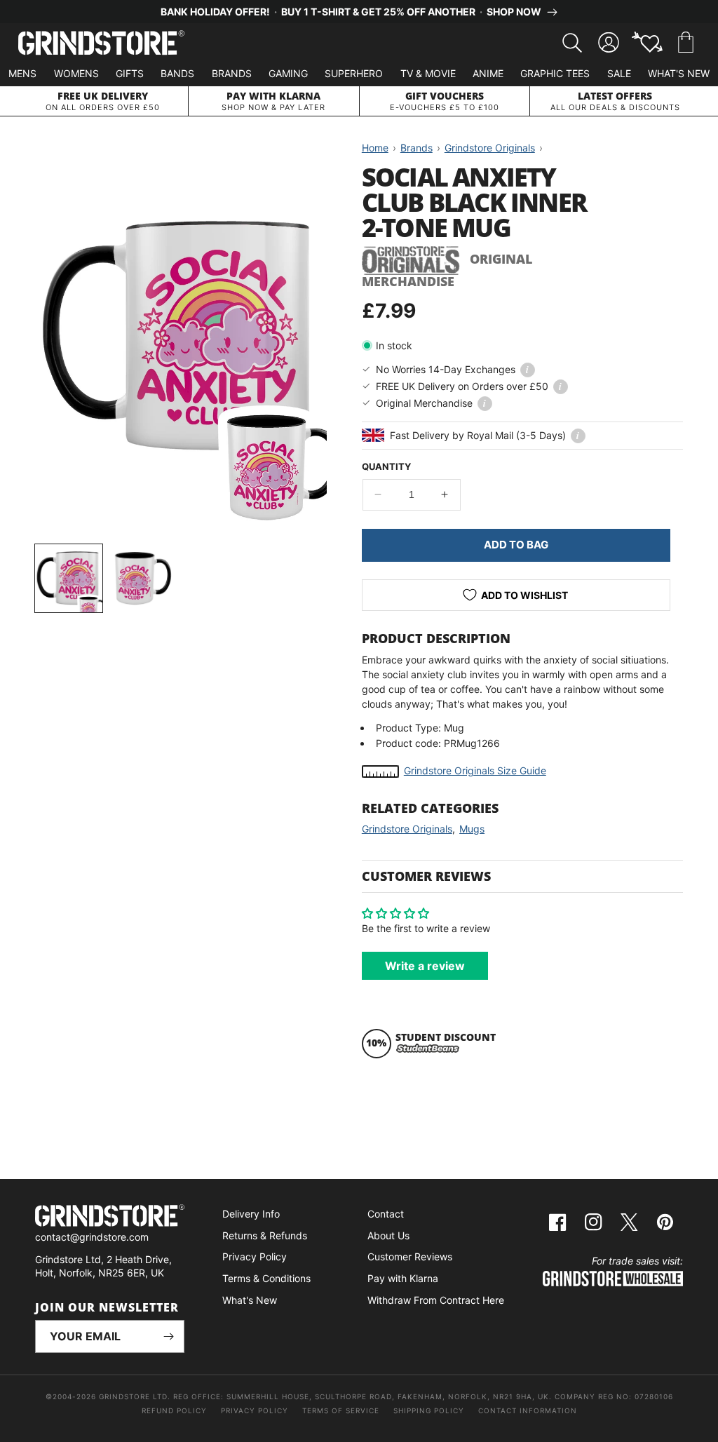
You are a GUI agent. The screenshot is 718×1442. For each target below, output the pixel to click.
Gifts (130, 73)
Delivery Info (251, 1214)
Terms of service (340, 1410)
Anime (488, 73)
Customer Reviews (409, 1256)
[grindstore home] (109, 1217)
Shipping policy (428, 1410)
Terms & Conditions (266, 1278)
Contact (385, 1214)
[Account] (608, 42)
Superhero (354, 73)
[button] (686, 42)
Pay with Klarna (402, 1278)
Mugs (472, 829)
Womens (76, 73)
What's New (679, 73)
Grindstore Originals (407, 829)
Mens (22, 73)
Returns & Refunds (264, 1235)
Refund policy (174, 1410)
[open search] (572, 42)
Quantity (386, 466)
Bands (177, 73)
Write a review (425, 966)
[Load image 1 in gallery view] (68, 578)
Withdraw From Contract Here (435, 1300)
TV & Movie (428, 73)
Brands (232, 73)
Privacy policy (254, 1410)
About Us (388, 1235)
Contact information (527, 1410)
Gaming (288, 73)
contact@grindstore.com (92, 1237)
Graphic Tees (555, 73)
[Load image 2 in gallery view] (143, 578)
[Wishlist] (647, 42)
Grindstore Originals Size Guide (475, 770)
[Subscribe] (168, 1336)
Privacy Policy (254, 1256)
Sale (619, 73)
